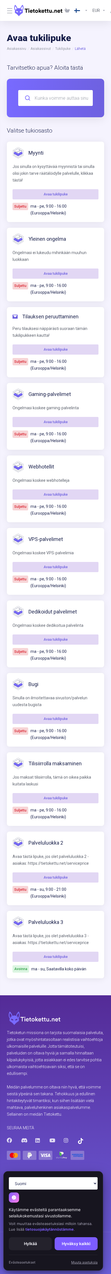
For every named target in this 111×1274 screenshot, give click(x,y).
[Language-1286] (81, 10)
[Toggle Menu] (7, 10)
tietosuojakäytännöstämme (49, 1229)
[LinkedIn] (38, 1140)
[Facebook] (9, 1140)
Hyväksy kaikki (76, 1243)
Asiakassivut (40, 49)
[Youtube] (52, 1140)
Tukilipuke (63, 49)
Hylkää (30, 1243)
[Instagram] (66, 1140)
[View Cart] (67, 10)
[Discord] (24, 1140)
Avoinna (20, 969)
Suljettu (20, 206)
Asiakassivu (16, 49)
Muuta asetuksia (84, 1262)
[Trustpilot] (80, 1141)
